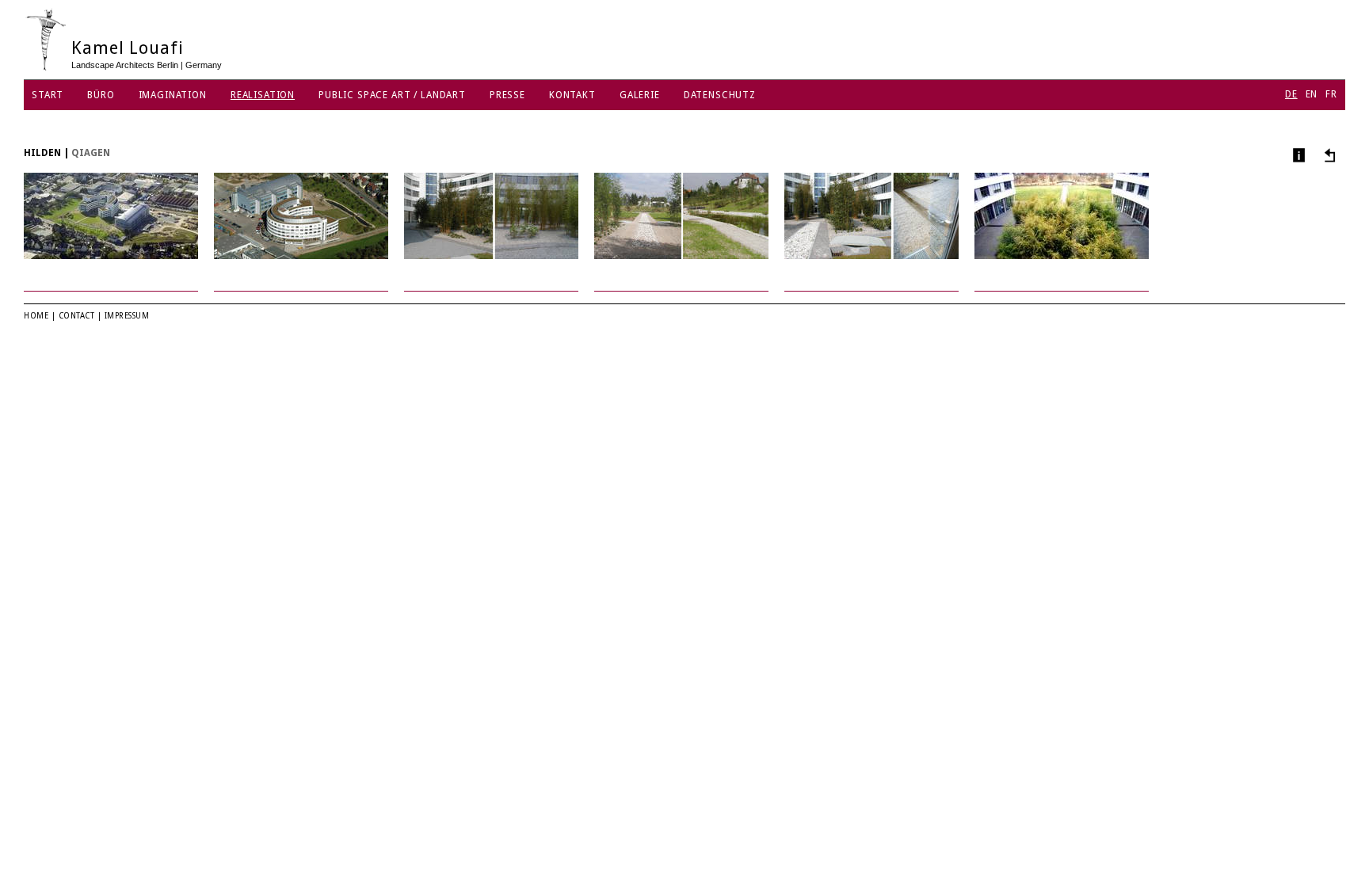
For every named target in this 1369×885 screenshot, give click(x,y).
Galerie (640, 95)
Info (1297, 155)
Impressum (127, 315)
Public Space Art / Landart (392, 95)
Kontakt (572, 95)
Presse (507, 95)
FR (1331, 94)
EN (1312, 94)
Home (36, 315)
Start (47, 95)
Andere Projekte (1327, 155)
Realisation (263, 95)
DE (1291, 94)
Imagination (173, 95)
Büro (100, 95)
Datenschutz (720, 95)
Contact (77, 315)
